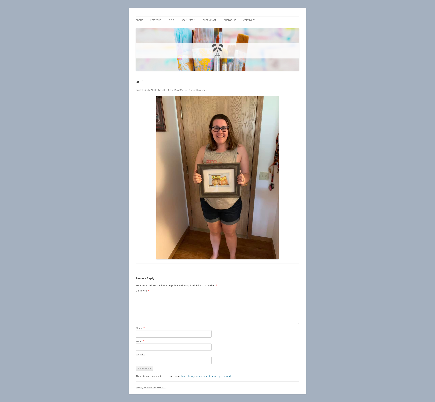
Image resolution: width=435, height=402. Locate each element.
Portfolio (155, 20)
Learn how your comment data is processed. (206, 376)
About (139, 20)
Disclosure (230, 20)
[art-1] (217, 177)
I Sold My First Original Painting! (190, 89)
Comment (142, 290)
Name (140, 328)
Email (140, 341)
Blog (171, 20)
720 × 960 (166, 89)
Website (140, 354)
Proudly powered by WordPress (151, 387)
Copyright (249, 20)
